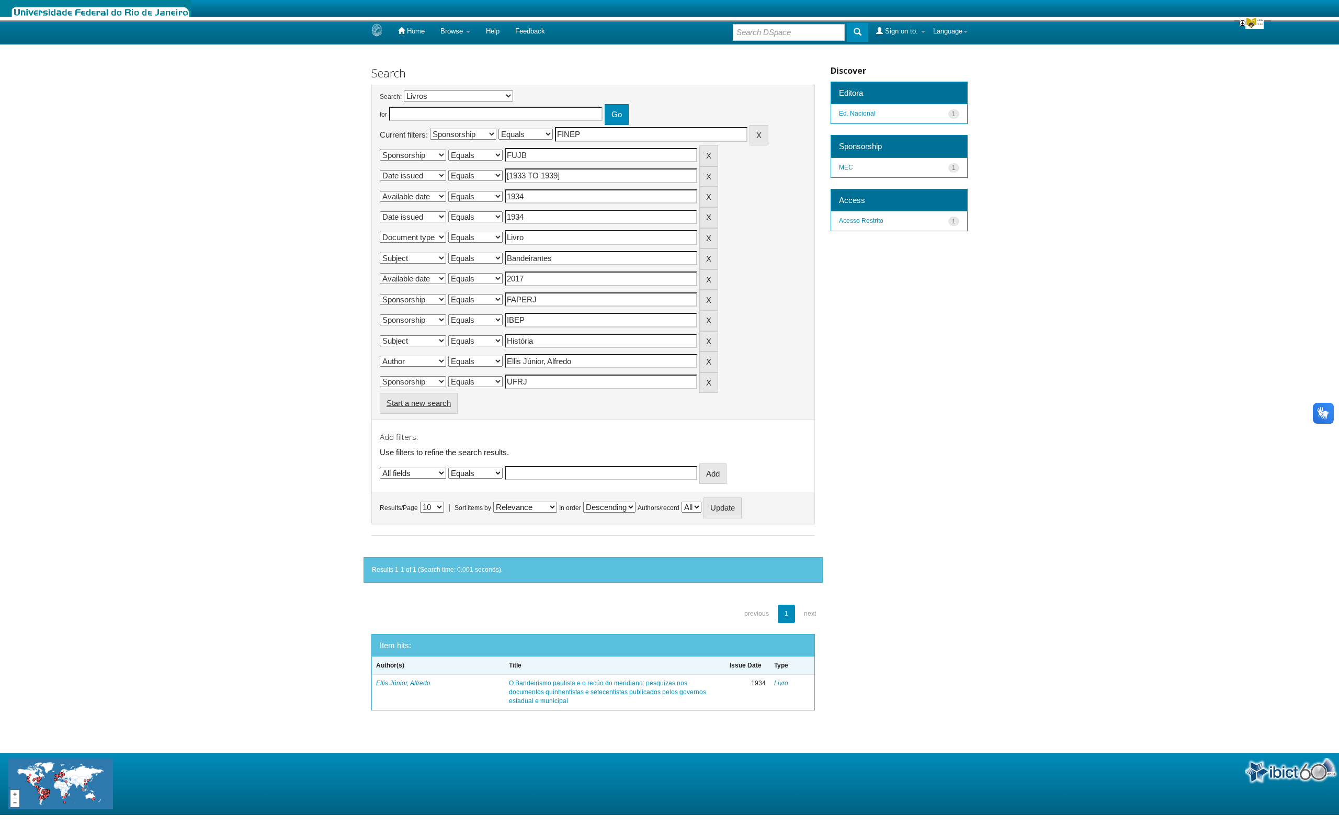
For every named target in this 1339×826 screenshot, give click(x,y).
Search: (391, 96)
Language (947, 31)
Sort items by (473, 508)
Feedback (530, 31)
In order (570, 508)
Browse (452, 31)
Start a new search (419, 403)
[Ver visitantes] (60, 783)
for (383, 114)
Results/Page (399, 508)
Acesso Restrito (861, 220)
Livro (781, 683)
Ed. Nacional (857, 113)
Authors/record (658, 508)
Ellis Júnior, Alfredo (403, 683)
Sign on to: (901, 31)
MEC (846, 167)
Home (415, 31)
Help (493, 31)
